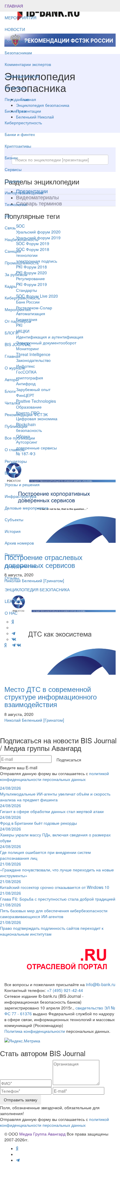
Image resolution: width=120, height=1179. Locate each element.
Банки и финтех (20, 134)
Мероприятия (18, 309)
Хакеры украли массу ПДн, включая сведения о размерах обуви (55, 834)
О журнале (15, 368)
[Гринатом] (53, 720)
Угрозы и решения (22, 484)
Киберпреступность (23, 122)
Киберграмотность (22, 298)
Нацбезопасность (21, 239)
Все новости (16, 41)
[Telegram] (13, 645)
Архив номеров (19, 543)
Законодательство (22, 76)
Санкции (13, 251)
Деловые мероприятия (26, 508)
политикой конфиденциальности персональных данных (54, 776)
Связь (10, 228)
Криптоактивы (18, 146)
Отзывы (12, 578)
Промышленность (22, 263)
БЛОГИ (11, 333)
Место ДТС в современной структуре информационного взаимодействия (50, 696)
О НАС (11, 613)
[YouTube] (9, 645)
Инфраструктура (20, 496)
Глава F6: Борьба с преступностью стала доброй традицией (57, 896)
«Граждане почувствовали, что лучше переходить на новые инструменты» (57, 869)
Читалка (12, 403)
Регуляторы (16, 87)
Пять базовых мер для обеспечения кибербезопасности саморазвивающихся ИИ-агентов (53, 910)
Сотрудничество (20, 566)
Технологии (16, 204)
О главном (15, 449)
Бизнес (11, 158)
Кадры (11, 286)
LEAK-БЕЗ (14, 601)
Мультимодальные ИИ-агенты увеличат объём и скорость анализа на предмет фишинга (55, 794)
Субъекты (14, 519)
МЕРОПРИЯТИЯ (20, 17)
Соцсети (13, 181)
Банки (10, 473)
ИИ (7, 216)
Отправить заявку (20, 1100)
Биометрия (15, 111)
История (13, 531)
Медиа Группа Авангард (42, 1134)
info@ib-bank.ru (100, 984)
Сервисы (13, 169)
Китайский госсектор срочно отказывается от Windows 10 (54, 884)
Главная (12, 356)
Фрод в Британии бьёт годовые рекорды (38, 820)
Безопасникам (18, 52)
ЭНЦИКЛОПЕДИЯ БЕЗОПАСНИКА (37, 589)
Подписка (14, 554)
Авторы (12, 379)
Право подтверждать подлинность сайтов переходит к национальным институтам (51, 928)
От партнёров (18, 321)
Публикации (17, 426)
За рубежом (16, 274)
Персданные (17, 99)
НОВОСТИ (15, 29)
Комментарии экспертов (28, 64)
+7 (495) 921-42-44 (65, 990)
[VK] (19, 645)
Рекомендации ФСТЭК (26, 414)
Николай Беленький (23, 720)
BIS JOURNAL (18, 344)
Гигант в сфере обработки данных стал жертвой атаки (52, 808)
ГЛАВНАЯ (14, 6)
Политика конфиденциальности (34, 1031)
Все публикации (20, 438)
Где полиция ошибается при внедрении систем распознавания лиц (45, 852)
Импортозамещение (24, 193)
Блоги (10, 391)
